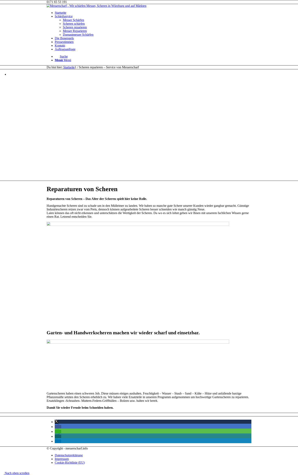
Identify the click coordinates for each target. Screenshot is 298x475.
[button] (56, 422)
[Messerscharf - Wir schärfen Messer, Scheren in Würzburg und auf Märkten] (96, 6)
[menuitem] (153, 13)
